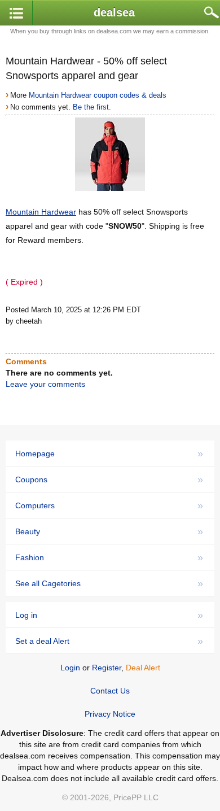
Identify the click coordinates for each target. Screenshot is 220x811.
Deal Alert (143, 667)
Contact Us (110, 690)
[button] (16, 13)
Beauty (109, 531)
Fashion (109, 557)
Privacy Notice (110, 713)
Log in (109, 615)
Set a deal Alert (109, 641)
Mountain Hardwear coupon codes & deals (97, 95)
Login (70, 667)
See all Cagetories (109, 583)
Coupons (109, 479)
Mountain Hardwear (41, 211)
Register (106, 667)
